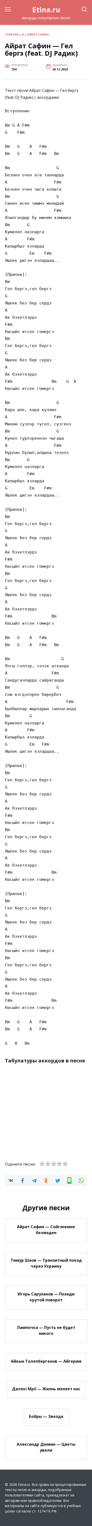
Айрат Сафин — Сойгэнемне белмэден (46, 1229)
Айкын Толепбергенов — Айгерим (46, 1361)
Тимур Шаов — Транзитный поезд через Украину (46, 1263)
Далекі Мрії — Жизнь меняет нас (46, 1389)
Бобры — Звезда (46, 1416)
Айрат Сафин (38, 34)
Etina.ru (46, 9)
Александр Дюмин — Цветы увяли (46, 1447)
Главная (12, 34)
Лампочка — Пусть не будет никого (46, 1330)
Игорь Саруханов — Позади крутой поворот (46, 1296)
